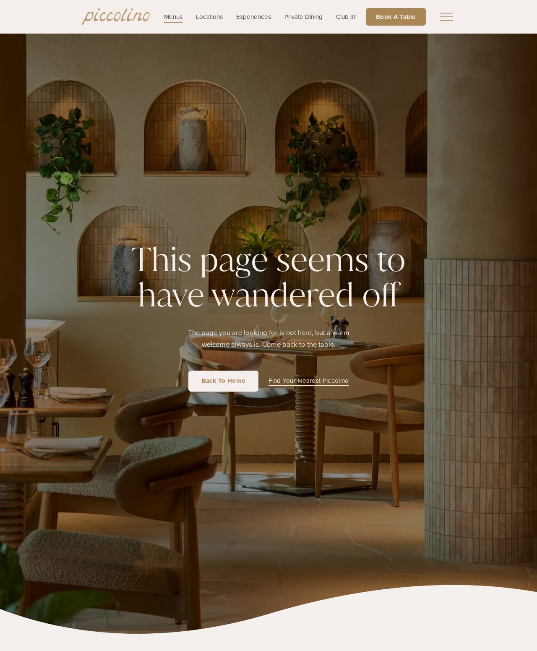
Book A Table (396, 16)
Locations (209, 16)
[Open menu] (446, 16)
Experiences (253, 16)
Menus (173, 16)
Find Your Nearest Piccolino (308, 380)
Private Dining (303, 16)
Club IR (346, 16)
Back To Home (223, 380)
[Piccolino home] (116, 17)
